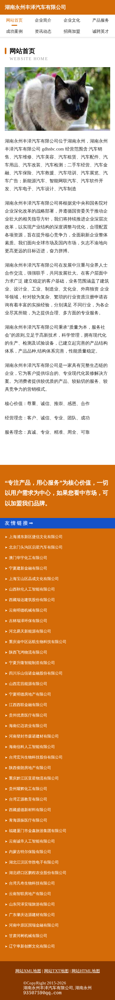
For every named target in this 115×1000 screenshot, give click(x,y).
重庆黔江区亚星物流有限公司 (34, 778)
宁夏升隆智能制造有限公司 (32, 663)
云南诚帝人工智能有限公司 (32, 841)
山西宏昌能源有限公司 (28, 684)
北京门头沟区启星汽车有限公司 (36, 547)
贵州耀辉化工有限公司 (28, 789)
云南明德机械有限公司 (28, 610)
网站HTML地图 (86, 971)
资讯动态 (43, 31)
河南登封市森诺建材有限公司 (34, 736)
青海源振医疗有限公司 (28, 820)
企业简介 (43, 20)
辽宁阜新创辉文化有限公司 (32, 946)
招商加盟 (72, 31)
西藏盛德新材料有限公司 (30, 810)
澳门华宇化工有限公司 (28, 558)
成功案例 (14, 31)
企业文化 (72, 20)
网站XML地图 (28, 971)
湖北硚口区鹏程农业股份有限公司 (37, 873)
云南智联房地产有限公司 (30, 894)
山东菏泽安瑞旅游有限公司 (32, 904)
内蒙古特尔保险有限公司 (30, 852)
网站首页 (14, 20)
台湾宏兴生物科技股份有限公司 (36, 757)
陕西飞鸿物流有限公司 (28, 652)
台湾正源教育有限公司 (28, 799)
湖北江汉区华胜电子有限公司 (34, 862)
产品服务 (100, 20)
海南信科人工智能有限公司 (32, 747)
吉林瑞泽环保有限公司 (28, 621)
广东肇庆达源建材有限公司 (32, 915)
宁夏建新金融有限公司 (28, 568)
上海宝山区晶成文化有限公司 (34, 579)
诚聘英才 (100, 31)
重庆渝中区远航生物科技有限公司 (37, 642)
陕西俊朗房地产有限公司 (30, 768)
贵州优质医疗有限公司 (28, 715)
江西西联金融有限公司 (28, 705)
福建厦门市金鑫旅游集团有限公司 (37, 831)
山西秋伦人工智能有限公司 (32, 589)
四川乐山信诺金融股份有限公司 (36, 673)
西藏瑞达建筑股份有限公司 (32, 600)
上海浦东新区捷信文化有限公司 (36, 537)
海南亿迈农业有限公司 (28, 726)
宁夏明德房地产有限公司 (30, 694)
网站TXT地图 (56, 971)
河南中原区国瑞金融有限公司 (34, 925)
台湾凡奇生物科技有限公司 (32, 883)
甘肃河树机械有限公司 (28, 936)
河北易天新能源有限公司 (30, 631)
